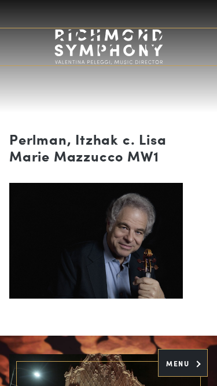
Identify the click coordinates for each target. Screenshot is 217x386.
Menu (179, 363)
